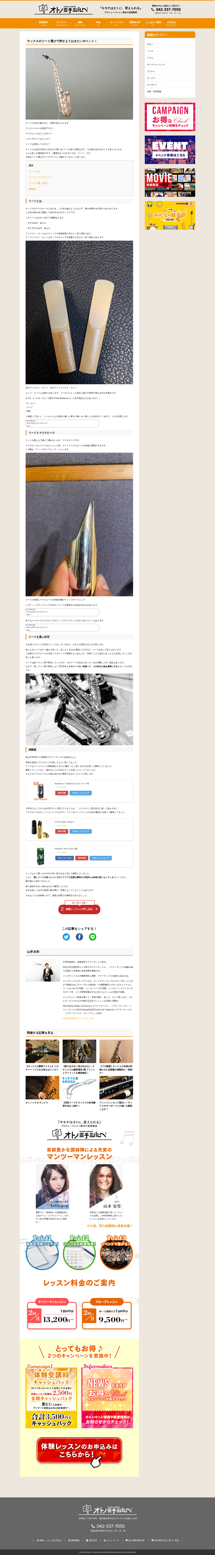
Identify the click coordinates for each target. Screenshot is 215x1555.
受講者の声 (134, 23)
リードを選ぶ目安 (38, 183)
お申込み (171, 23)
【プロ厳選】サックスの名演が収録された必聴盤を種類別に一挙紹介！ (115, 1069)
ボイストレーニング (156, 64)
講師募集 (75, 1540)
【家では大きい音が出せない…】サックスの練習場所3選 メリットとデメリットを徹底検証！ (79, 1069)
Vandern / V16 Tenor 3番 (66, 848)
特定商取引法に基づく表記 (166, 1540)
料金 (98, 23)
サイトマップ (112, 1540)
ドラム (150, 57)
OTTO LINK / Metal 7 (64, 822)
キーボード (152, 84)
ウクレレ (151, 71)
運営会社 (92, 1540)
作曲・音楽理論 (154, 91)
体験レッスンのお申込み (50, 1540)
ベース (150, 51)
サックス (151, 78)
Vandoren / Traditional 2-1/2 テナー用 (72, 783)
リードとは (34, 171)
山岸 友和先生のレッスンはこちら (78, 1018)
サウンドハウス (64, 858)
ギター (150, 44)
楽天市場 (62, 793)
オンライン (62, 23)
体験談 (32, 188)
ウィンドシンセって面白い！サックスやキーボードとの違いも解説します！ (115, 1105)
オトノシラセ (116, 23)
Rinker (64, 787)
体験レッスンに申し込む (79, 907)
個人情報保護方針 (136, 1540)
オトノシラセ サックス (37, 1102)
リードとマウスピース (40, 177)
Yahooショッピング (80, 793)
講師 (80, 23)
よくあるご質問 (153, 23)
